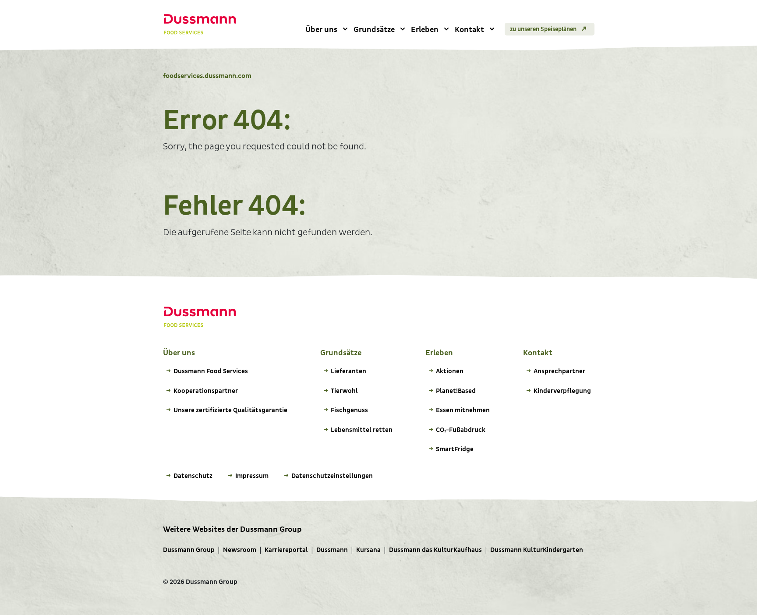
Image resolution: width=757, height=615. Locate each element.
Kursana (368, 550)
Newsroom (239, 550)
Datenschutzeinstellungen (332, 476)
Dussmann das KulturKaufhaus (435, 550)
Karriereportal (286, 550)
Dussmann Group (189, 550)
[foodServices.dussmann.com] (200, 24)
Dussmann (332, 550)
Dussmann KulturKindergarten (536, 550)
